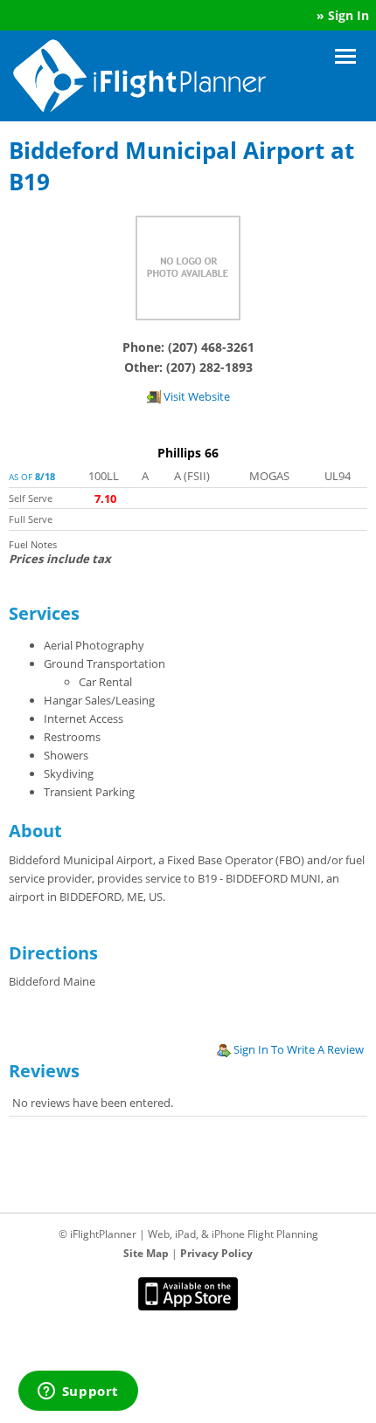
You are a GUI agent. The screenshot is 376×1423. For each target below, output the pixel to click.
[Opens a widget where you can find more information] (77, 1392)
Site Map (146, 1253)
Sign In (348, 15)
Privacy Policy (216, 1253)
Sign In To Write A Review (297, 1049)
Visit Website (195, 396)
